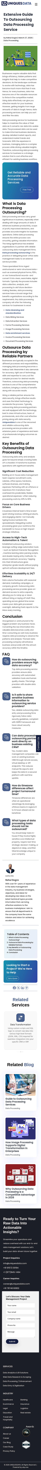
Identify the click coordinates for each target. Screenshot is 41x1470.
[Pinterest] (26, 988)
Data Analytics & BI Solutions (15, 1372)
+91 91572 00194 (11, 1267)
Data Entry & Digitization (13, 1385)
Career (6, 1438)
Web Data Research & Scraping (17, 1377)
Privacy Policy (9, 1451)
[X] (18, 988)
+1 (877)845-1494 (11, 1272)
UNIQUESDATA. (15, 1465)
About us (7, 1434)
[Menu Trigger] (36, 4)
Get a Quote (12, 978)
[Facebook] (14, 988)
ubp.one (25, 1467)
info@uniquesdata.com (15, 1263)
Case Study (8, 1446)
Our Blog (7, 1442)
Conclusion (13, 952)
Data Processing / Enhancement (17, 1381)
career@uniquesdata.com (16, 1283)
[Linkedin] (22, 988)
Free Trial (27, 189)
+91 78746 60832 (11, 1288)
